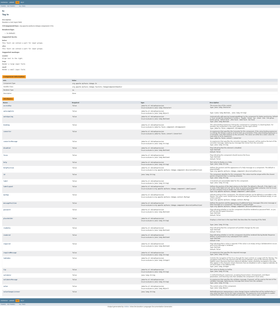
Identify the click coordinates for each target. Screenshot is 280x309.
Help (22, 2)
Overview (4, 2)
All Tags (22, 6)
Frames (3, 6)
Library (11, 2)
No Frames (11, 6)
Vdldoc (126, 306)
